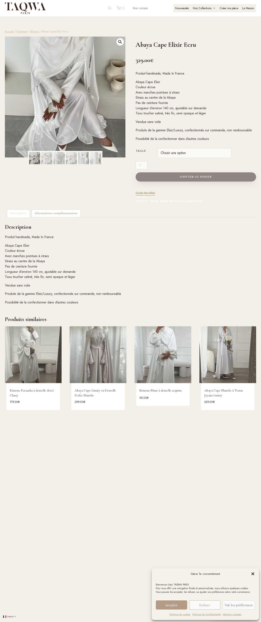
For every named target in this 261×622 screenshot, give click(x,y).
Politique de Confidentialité (206, 614)
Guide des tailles (145, 193)
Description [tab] (18, 213)
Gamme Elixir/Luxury (171, 200)
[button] (253, 574)
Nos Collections (202, 8)
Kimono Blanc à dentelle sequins (160, 390)
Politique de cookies (179, 614)
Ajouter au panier (196, 176)
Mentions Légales (232, 614)
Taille (141, 151)
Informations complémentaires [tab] (56, 213)
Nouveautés (182, 8)
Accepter (171, 605)
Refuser (204, 605)
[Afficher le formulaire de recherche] (109, 8)
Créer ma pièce (229, 8)
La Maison (248, 8)
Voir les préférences (239, 605)
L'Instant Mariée (193, 200)
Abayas (154, 200)
